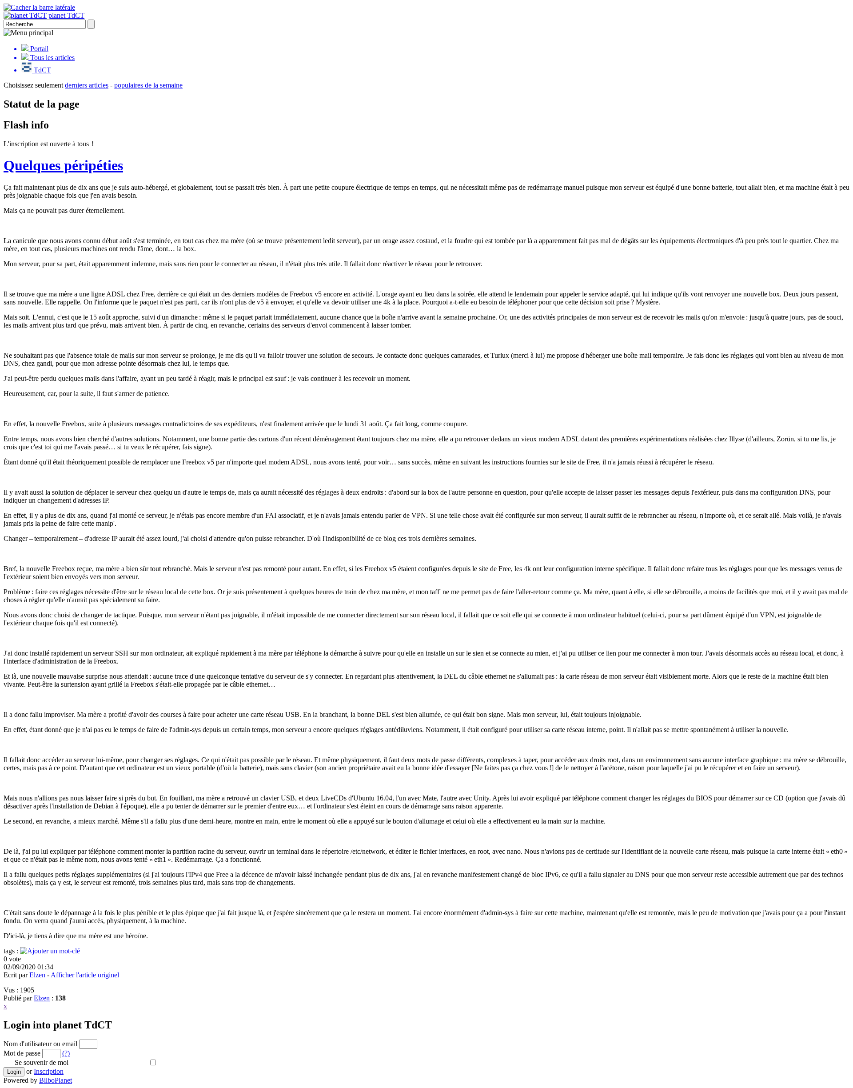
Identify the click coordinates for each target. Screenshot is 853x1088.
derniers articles (86, 85)
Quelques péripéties (63, 165)
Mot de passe (22, 1053)
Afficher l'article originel (85, 975)
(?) (66, 1053)
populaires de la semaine (148, 85)
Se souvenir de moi (41, 1062)
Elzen (37, 975)
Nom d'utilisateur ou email (40, 1044)
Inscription (49, 1071)
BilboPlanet (55, 1080)
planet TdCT (66, 15)
